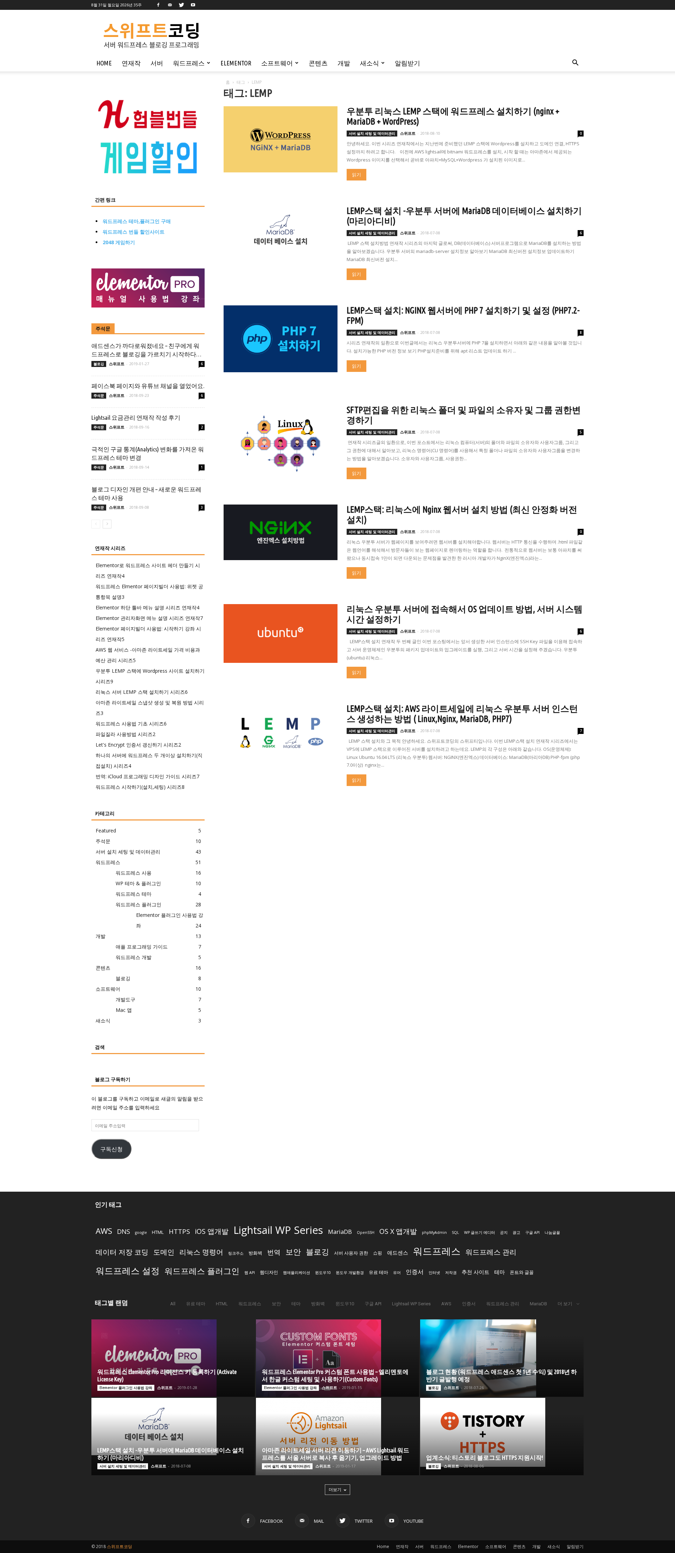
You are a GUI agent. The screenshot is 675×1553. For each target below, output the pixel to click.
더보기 (335, 1489)
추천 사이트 (475, 1271)
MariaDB (340, 1232)
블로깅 (99, 363)
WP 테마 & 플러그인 (138, 883)
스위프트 (408, 133)
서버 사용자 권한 (351, 1253)
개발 (344, 62)
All (172, 1303)
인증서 (415, 1272)
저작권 (451, 1272)
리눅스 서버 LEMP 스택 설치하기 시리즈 (142, 692)
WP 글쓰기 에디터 (479, 1232)
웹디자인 (269, 1272)
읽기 (356, 174)
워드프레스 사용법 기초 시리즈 (131, 723)
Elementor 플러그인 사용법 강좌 (125, 1387)
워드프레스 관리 (490, 1252)
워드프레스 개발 (134, 957)
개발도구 (125, 999)
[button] (575, 63)
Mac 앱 (124, 1010)
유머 (397, 1272)
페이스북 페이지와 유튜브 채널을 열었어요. (147, 385)
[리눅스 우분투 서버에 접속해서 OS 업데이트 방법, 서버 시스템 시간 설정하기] (281, 633)
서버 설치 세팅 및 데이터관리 (372, 133)
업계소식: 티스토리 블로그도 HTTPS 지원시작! (484, 1457)
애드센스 (397, 1252)
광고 (516, 1232)
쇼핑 (377, 1253)
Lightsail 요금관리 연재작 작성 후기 (135, 417)
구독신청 (111, 1149)
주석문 (103, 328)
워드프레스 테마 (134, 893)
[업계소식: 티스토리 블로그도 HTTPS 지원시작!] (502, 1432)
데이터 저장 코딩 (122, 1252)
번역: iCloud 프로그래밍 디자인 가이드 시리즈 (147, 776)
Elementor (235, 62)
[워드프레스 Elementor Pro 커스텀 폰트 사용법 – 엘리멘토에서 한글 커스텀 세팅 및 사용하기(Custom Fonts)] (337, 1358)
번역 (274, 1252)
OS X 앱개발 (398, 1231)
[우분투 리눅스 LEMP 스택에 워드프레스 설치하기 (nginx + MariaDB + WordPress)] (281, 139)
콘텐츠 (318, 62)
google (141, 1232)
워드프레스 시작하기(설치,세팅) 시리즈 (140, 787)
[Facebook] (158, 5)
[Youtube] (193, 5)
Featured (106, 830)
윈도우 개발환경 (350, 1272)
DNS (123, 1231)
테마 (499, 1271)
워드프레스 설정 (128, 1270)
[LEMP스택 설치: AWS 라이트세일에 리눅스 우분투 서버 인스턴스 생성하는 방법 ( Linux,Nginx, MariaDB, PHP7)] (281, 731)
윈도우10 (323, 1272)
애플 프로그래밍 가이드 (142, 946)
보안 (293, 1251)
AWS (104, 1230)
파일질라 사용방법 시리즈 (125, 734)
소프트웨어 (277, 62)
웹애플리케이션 (296, 1272)
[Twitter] (181, 5)
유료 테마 (378, 1272)
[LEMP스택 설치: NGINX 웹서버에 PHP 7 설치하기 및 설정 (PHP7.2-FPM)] (281, 338)
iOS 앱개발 (212, 1231)
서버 (156, 62)
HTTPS (179, 1231)
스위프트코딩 (119, 1546)
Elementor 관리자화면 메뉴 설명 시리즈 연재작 (149, 618)
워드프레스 (189, 62)
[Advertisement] (381, 35)
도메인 (163, 1252)
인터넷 (434, 1272)
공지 (504, 1232)
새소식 (369, 62)
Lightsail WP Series (278, 1230)
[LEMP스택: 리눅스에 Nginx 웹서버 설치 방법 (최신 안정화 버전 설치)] (281, 532)
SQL (455, 1232)
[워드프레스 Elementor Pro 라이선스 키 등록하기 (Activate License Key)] (173, 1358)
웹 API (249, 1272)
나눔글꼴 (552, 1232)
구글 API (532, 1232)
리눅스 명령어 (201, 1252)
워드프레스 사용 (134, 872)
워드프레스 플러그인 (138, 904)
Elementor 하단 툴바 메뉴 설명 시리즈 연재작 (147, 607)
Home (104, 62)
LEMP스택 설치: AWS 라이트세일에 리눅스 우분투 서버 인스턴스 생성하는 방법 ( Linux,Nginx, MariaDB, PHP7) (462, 714)
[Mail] (170, 5)
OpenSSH (365, 1232)
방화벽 (255, 1253)
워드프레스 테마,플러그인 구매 (137, 221)
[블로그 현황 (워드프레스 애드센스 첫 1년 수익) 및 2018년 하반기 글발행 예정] (502, 1358)
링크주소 (236, 1253)
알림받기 (407, 62)
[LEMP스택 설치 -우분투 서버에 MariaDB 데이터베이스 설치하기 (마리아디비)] (281, 232)
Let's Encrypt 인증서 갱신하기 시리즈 (138, 744)
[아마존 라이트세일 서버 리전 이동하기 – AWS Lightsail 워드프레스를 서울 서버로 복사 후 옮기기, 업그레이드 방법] (337, 1436)
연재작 (131, 62)
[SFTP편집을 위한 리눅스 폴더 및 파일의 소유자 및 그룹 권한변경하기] (281, 443)
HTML (158, 1232)
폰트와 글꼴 (522, 1272)
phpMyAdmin (434, 1232)
